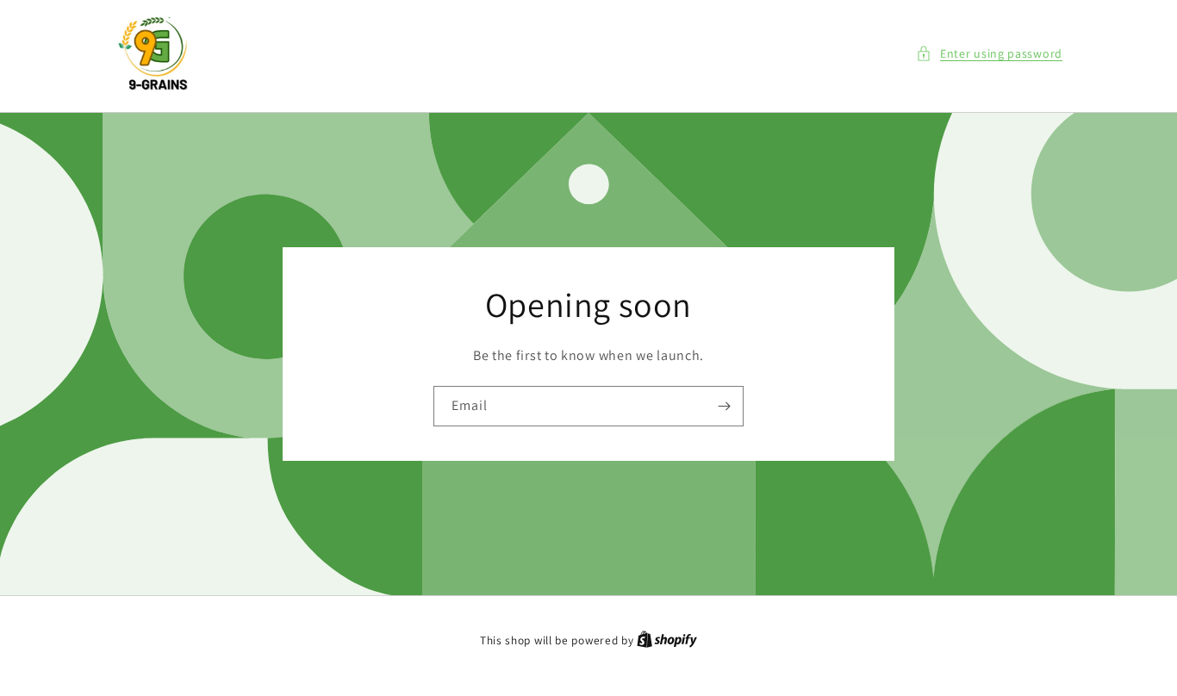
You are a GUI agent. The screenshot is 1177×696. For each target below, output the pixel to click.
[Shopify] (667, 640)
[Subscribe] (724, 406)
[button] (989, 54)
